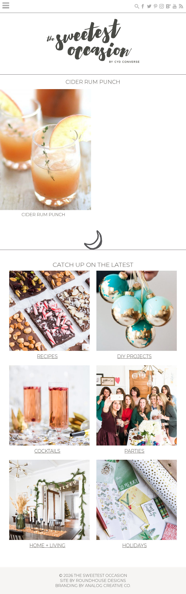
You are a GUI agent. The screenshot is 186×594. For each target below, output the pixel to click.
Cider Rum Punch (43, 214)
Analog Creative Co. (108, 585)
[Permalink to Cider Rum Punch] (45, 149)
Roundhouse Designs (101, 580)
